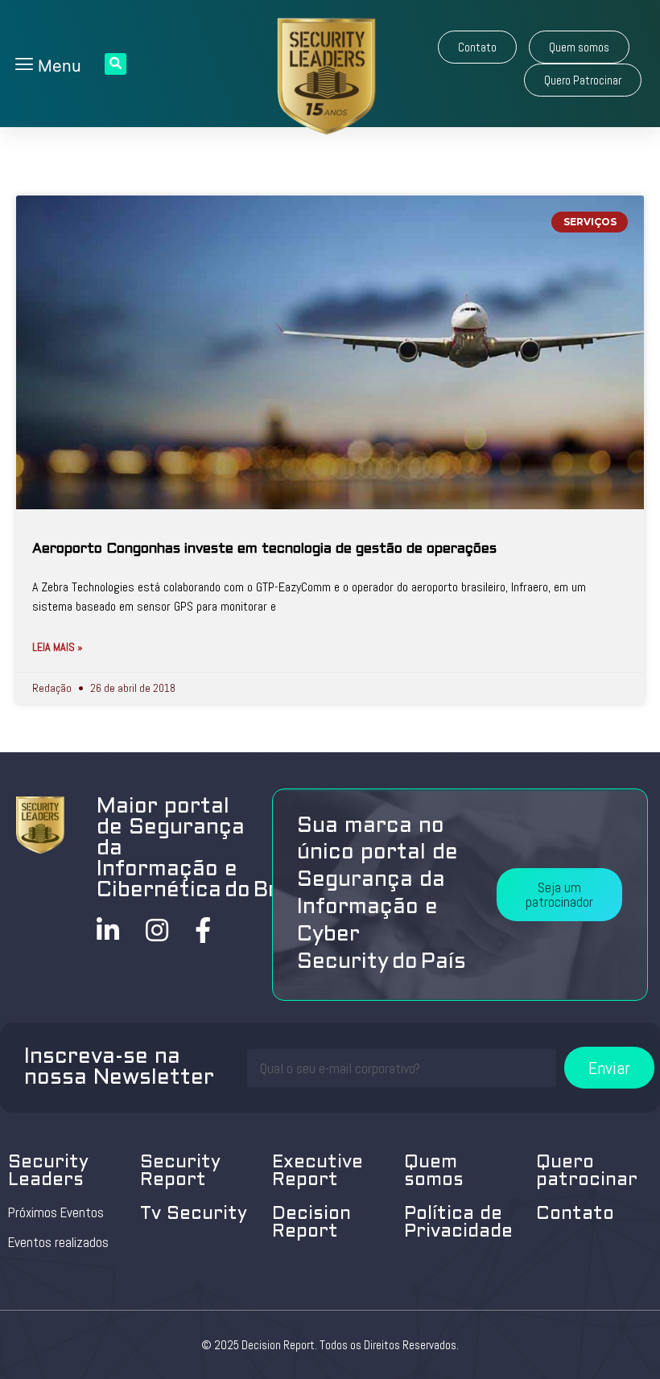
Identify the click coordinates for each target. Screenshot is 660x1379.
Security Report (180, 1172)
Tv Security (193, 1214)
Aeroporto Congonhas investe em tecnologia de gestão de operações (264, 549)
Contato (575, 1214)
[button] (477, 47)
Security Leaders (48, 1172)
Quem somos (434, 1172)
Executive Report (317, 1172)
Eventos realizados (58, 1242)
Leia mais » (57, 647)
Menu (57, 66)
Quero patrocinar (586, 1172)
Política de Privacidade (458, 1223)
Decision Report (311, 1223)
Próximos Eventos (56, 1212)
